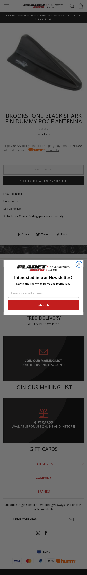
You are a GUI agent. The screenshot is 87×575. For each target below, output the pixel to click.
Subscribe (43, 305)
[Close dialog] (79, 264)
